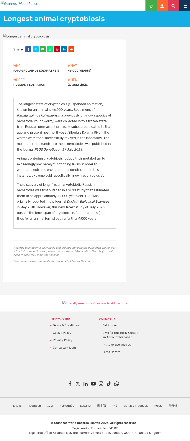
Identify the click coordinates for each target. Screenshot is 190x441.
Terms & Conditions (66, 325)
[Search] (173, 5)
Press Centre (111, 352)
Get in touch (110, 325)
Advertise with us (119, 344)
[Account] (162, 5)
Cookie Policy (62, 332)
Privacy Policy (62, 340)
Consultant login (64, 347)
